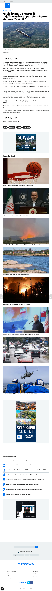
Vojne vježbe (26, 127)
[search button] (9, 2)
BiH (4, 1)
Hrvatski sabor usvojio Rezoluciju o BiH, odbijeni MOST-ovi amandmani (22, 474)
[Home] (3, 10)
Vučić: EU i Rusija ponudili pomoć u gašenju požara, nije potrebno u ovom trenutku (25, 479)
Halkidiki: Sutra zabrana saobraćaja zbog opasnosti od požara (16, 304)
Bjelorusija (11, 127)
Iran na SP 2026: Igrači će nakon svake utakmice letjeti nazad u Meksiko (22, 484)
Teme (8, 568)
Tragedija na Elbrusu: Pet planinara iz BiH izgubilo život (18, 494)
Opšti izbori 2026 (19, 555)
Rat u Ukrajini (34, 555)
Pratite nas (22, 582)
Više (34, 568)
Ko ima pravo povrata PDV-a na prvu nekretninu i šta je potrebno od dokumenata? (25, 464)
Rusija (5, 127)
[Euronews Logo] (7, 5)
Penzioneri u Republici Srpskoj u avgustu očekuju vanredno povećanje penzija (24, 489)
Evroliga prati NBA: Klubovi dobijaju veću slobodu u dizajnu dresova (18, 185)
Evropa (10, 10)
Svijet (6, 10)
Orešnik (19, 127)
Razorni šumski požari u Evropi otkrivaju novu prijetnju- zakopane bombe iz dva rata (21, 244)
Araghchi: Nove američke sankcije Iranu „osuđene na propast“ (16, 215)
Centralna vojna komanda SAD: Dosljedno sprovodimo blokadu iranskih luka (20, 393)
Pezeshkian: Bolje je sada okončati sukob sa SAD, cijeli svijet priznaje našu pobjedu (21, 334)
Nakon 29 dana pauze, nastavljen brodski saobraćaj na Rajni (16, 274)
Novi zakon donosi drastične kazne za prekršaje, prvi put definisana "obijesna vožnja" (26, 469)
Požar (27, 555)
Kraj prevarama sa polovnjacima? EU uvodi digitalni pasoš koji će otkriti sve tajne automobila (23, 364)
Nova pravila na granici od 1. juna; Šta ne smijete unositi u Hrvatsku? (21, 460)
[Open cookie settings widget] (2, 588)
